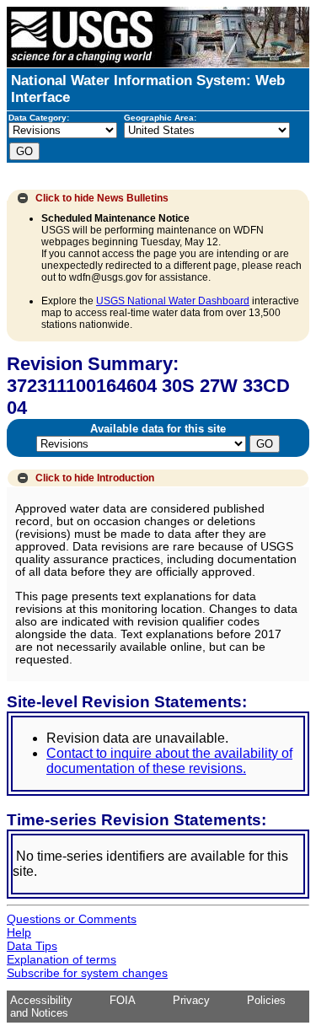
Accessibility (41, 1000)
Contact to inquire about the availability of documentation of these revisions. (169, 761)
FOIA (123, 1000)
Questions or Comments (72, 919)
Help (19, 932)
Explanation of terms (61, 959)
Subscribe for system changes (87, 973)
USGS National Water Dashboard (172, 301)
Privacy (191, 1000)
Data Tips (32, 946)
